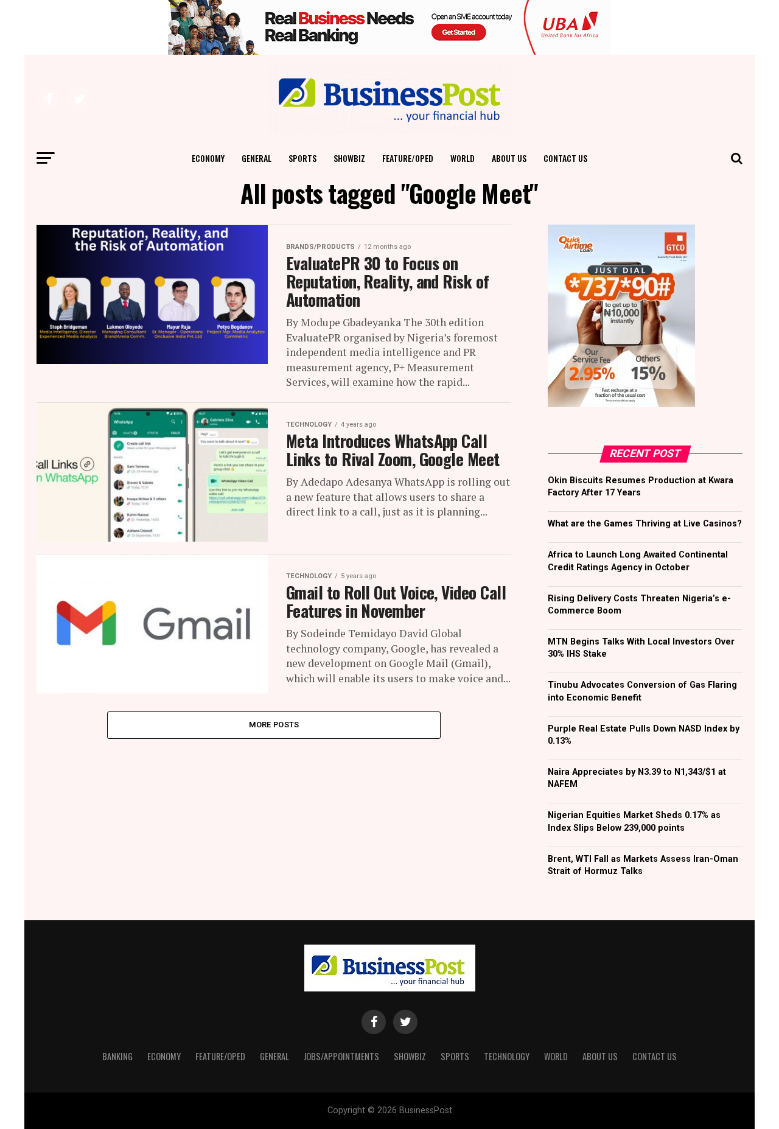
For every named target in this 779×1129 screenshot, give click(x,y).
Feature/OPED (407, 158)
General (256, 158)
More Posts (274, 724)
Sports (302, 158)
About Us (509, 158)
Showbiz (349, 158)
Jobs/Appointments (341, 1056)
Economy (208, 158)
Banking (117, 1056)
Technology (506, 1056)
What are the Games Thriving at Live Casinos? (645, 524)
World (462, 158)
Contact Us (565, 158)
